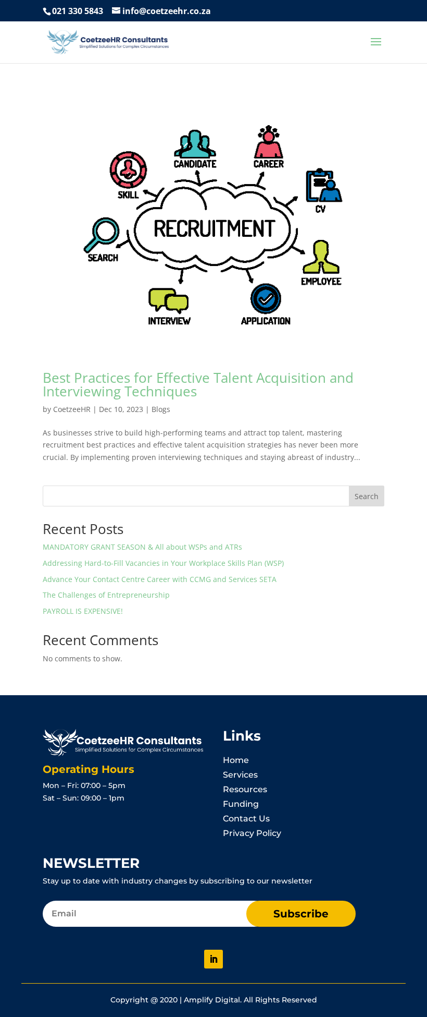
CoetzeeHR (72, 409)
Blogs (161, 409)
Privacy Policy (252, 833)
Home (236, 760)
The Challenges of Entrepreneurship (106, 595)
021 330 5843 (77, 11)
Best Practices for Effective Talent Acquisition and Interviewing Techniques (198, 384)
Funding (241, 804)
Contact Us (246, 819)
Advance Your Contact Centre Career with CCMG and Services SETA (160, 579)
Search (367, 496)
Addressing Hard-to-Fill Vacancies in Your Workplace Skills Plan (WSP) (163, 563)
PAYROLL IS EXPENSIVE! (83, 611)
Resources (245, 789)
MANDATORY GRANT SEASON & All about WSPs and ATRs (142, 547)
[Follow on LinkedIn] (213, 959)
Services (240, 775)
